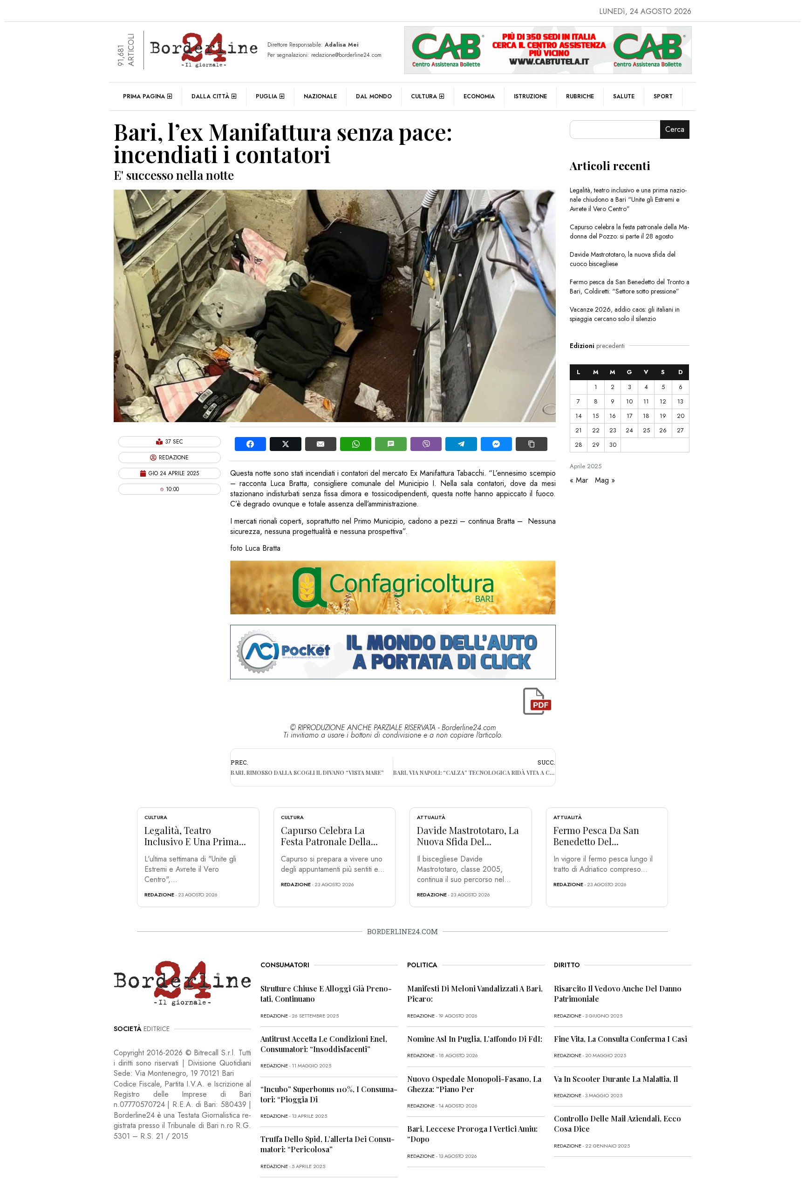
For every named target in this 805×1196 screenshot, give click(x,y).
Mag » (605, 480)
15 (596, 415)
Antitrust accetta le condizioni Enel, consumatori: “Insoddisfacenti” (323, 1044)
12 (663, 401)
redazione (159, 894)
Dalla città (210, 96)
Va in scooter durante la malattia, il (616, 1079)
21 (578, 430)
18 (646, 415)
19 (663, 415)
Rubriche (580, 96)
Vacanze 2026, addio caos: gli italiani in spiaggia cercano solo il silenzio (625, 314)
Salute (623, 96)
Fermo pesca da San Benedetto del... (596, 835)
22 (596, 430)
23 (612, 430)
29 (596, 444)
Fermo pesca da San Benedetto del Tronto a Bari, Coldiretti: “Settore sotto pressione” (629, 286)
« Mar (579, 480)
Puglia (266, 96)
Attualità (431, 817)
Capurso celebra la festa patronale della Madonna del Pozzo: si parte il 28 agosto (629, 231)
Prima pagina (144, 96)
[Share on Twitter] (285, 444)
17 (630, 415)
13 (680, 401)
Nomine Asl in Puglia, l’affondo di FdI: (474, 1039)
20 (680, 415)
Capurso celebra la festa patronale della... (329, 835)
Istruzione (530, 96)
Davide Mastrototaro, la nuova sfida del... (468, 835)
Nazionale (320, 96)
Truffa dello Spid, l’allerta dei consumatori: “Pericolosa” (327, 1144)
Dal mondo (374, 96)
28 (578, 444)
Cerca (674, 129)
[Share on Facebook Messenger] (496, 444)
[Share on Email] (320, 444)
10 (629, 401)
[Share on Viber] (426, 444)
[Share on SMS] (390, 444)
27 (680, 430)
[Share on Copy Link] (531, 444)
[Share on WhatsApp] (355, 444)
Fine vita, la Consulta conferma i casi (620, 1039)
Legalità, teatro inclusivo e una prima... (195, 835)
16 (612, 415)
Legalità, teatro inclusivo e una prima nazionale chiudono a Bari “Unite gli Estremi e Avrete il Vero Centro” (628, 199)
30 (612, 444)
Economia (479, 96)
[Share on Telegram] (461, 444)
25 (646, 430)
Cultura (424, 96)
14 (578, 415)
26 (663, 430)
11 (646, 401)
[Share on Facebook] (250, 444)
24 (629, 430)
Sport (663, 96)
